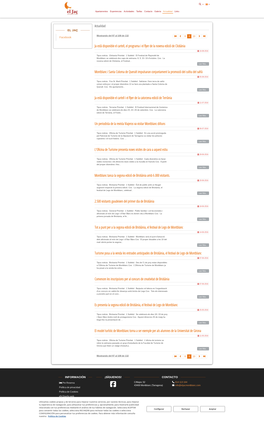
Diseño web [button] (68, 396)
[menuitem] (201, 4)
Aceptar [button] (212, 409)
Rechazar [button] (186, 409)
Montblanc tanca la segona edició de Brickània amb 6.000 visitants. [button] (132, 175)
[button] (72, 8)
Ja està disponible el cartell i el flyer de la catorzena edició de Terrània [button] (133, 97)
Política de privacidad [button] (69, 387)
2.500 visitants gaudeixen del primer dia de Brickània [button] (124, 201)
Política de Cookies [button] (68, 392)
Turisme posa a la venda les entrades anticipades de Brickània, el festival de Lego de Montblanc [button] (148, 253)
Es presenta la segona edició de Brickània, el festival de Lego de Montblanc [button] (136, 304)
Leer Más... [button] (203, 64)
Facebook (65, 37)
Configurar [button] (159, 409)
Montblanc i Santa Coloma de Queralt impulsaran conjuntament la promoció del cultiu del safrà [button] (149, 71)
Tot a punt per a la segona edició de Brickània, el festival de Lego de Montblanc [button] (139, 227)
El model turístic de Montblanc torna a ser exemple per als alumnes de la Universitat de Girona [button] (148, 330)
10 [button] (194, 36)
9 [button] (189, 36)
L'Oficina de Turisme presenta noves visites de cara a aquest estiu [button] (131, 149)
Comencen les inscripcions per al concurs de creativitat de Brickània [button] (132, 279)
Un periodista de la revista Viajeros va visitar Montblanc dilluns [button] (130, 123)
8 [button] (185, 36)
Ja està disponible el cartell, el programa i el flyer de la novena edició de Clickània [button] (140, 45)
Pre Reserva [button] (68, 383)
